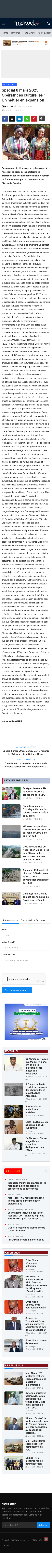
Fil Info (4, 32)
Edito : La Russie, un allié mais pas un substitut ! (36, 1124)
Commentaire (8, 954)
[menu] (3, 23)
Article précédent (27, 747)
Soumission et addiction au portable (33, 1109)
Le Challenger (30, 1269)
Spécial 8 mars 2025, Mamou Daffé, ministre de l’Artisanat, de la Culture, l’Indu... (26, 752)
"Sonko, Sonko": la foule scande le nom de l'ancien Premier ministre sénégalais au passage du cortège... (36, 1425)
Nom (4, 929)
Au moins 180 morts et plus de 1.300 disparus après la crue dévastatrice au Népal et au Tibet (36, 876)
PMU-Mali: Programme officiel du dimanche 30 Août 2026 (26, 1241)
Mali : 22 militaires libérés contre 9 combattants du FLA (35, 1445)
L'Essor (28, 1077)
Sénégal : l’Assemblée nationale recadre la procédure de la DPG (34, 791)
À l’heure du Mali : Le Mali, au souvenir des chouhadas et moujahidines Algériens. (36, 1090)
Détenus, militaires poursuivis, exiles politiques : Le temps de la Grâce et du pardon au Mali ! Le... (35, 1400)
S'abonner (43, 1525)
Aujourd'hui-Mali (31, 1294)
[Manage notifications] (46, 1539)
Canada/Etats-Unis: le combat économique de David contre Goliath (36, 896)
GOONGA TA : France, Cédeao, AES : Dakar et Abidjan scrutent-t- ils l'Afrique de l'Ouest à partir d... (36, 1284)
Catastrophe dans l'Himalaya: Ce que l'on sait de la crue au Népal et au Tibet (35, 811)
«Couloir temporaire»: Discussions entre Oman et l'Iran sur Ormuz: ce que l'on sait (36, 831)
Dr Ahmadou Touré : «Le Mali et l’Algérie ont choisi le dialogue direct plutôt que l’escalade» (36, 1066)
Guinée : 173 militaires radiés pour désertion (34, 1460)
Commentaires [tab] (10, 920)
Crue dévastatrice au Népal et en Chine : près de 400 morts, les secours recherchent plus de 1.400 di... (36, 853)
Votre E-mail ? (8, 942)
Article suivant (24, 759)
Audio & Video (44, 32)
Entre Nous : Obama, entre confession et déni (35, 1304)
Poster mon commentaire (17, 990)
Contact (5, 1545)
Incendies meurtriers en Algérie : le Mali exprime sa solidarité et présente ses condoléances (27, 1185)
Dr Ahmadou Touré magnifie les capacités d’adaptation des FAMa (36, 1144)
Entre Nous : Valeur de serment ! (36, 1342)
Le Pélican (29, 1131)
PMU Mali (15, 32)
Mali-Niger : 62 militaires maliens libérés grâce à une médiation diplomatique (26, 1200)
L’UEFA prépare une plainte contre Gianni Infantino (26, 1229)
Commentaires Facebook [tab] (33, 920)
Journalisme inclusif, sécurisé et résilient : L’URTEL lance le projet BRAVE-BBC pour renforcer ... (26, 1215)
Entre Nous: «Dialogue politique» (32, 1263)
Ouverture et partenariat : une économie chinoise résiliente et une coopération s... (26, 765)
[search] (48, 23)
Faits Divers (29, 32)
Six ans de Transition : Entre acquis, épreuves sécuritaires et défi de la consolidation (35, 1324)
